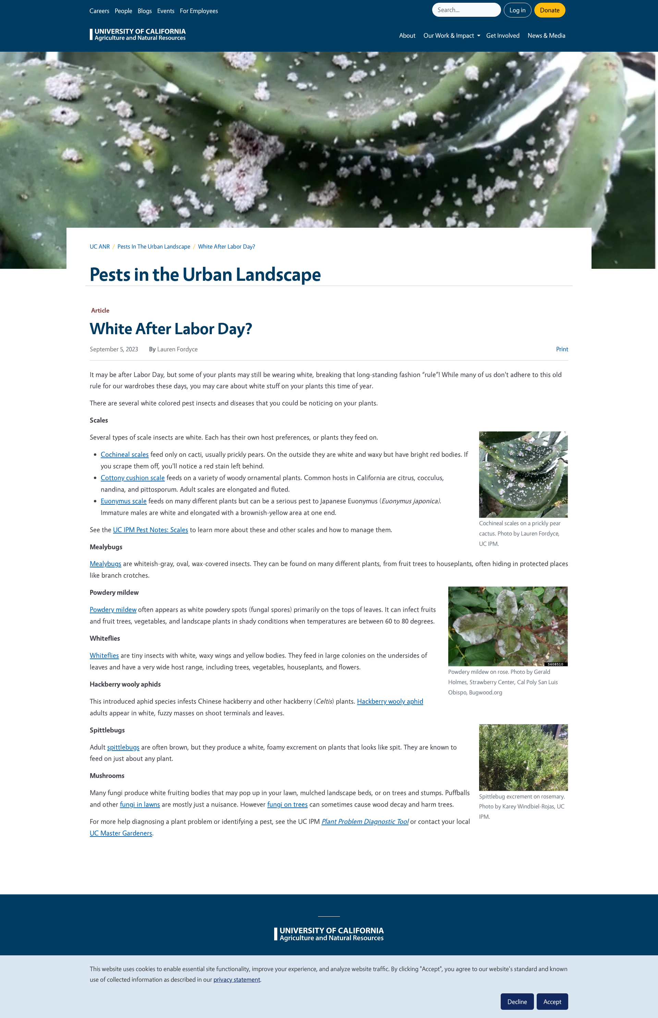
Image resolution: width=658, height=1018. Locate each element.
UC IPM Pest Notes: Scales (150, 529)
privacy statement (237, 979)
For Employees (199, 11)
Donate (550, 10)
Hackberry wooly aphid (390, 701)
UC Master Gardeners (121, 833)
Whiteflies (104, 655)
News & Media (546, 35)
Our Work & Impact (449, 35)
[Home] (138, 35)
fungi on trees (287, 804)
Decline (517, 1001)
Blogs (145, 11)
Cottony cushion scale (133, 477)
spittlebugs (123, 747)
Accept (552, 1001)
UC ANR (100, 246)
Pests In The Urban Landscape (154, 246)
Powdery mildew (113, 609)
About (407, 35)
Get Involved (503, 35)
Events (165, 11)
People (123, 11)
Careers (99, 11)
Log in (518, 10)
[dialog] (329, 986)
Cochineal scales (125, 454)
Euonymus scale (124, 501)
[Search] (496, 10)
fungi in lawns (140, 804)
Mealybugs (105, 563)
